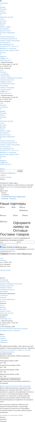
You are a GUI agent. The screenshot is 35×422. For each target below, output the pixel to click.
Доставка (3, 23)
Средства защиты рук (7, 286)
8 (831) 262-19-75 (5, 60)
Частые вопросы (5, 42)
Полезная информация (7, 33)
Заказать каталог (5, 31)
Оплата (2, 25)
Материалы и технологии (8, 48)
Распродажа (4, 291)
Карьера (2, 7)
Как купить (3, 21)
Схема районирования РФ (8, 39)
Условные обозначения (7, 37)
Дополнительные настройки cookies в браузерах (15, 386)
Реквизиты (3, 56)
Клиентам (3, 13)
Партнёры (3, 9)
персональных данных (8, 249)
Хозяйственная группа (7, 289)
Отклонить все (15, 379)
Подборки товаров (6, 288)
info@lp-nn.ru (4, 58)
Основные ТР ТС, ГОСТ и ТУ (9, 46)
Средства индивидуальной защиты (11, 284)
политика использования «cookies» (11, 350)
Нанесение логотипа (6, 17)
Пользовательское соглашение (10, 330)
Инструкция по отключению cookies (11, 415)
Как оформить (4, 29)
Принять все (5, 379)
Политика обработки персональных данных (14, 328)
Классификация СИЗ (6, 44)
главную (11, 187)
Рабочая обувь (4, 282)
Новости (2, 11)
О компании (4, 3)
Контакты (3, 52)
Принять (2, 417)
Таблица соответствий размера (10, 41)
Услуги (2, 19)
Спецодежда (4, 280)
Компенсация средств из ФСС (9, 50)
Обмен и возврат (5, 27)
